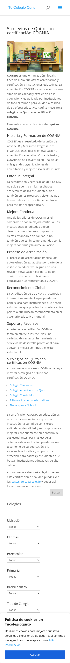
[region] (35, 638)
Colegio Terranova (21, 385)
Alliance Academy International (30, 400)
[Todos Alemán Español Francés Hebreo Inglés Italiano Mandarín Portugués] (23, 543)
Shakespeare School (23, 405)
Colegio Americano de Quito (28, 390)
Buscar (56, 492)
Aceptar (35, 654)
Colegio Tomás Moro (23, 395)
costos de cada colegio (26, 481)
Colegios (14, 504)
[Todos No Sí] (23, 560)
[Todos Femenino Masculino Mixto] (23, 610)
